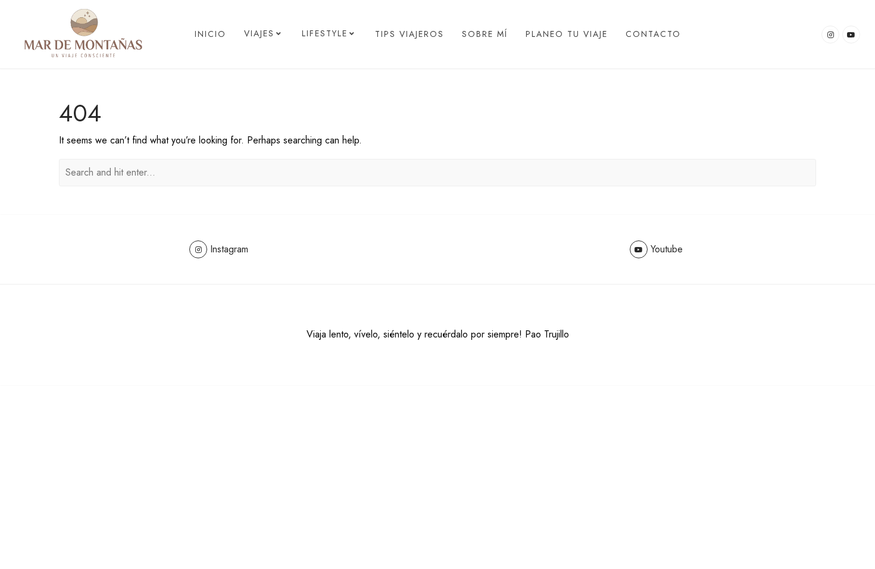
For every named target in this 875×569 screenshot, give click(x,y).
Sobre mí (485, 34)
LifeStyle (325, 33)
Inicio (210, 34)
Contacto (653, 34)
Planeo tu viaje (567, 34)
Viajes (259, 33)
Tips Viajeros (409, 34)
